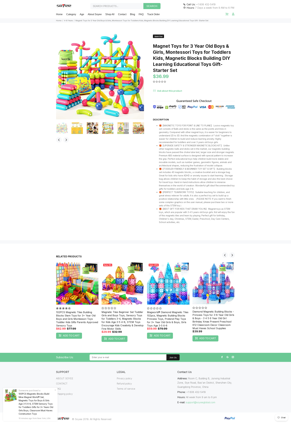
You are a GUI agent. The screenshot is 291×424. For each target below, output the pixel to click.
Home (59, 14)
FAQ (141, 14)
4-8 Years (68, 20)
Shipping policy (64, 393)
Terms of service (126, 388)
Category (71, 14)
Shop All (109, 14)
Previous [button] (59, 140)
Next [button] (66, 140)
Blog (132, 14)
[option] (63, 128)
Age (82, 14)
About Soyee (95, 14)
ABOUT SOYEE (64, 378)
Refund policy (124, 383)
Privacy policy (124, 378)
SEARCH (151, 6)
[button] (160, 81)
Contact (122, 14)
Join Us (173, 357)
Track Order (153, 14)
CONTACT (61, 383)
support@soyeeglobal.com (200, 402)
